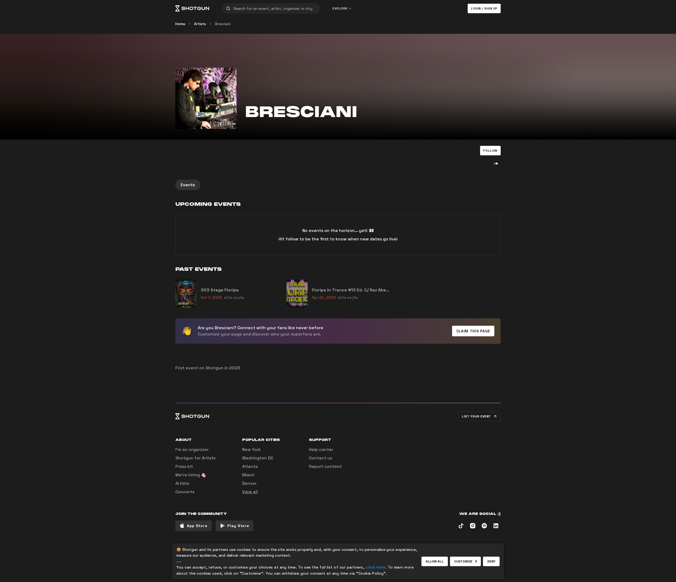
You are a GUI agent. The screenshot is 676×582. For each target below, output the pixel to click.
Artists (200, 23)
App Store (197, 525)
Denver (249, 483)
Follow (490, 150)
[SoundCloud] (496, 163)
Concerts (184, 492)
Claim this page (473, 331)
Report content (325, 466)
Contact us (320, 458)
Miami (248, 475)
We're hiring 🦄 (190, 475)
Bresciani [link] (223, 23)
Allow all (435, 561)
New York (251, 449)
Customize (463, 561)
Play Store (238, 525)
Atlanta (250, 466)
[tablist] (338, 185)
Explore (340, 8)
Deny (491, 561)
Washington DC (257, 458)
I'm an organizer (192, 449)
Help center (321, 449)
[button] (490, 150)
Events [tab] (188, 185)
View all (250, 492)
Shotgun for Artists (195, 458)
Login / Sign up (484, 8)
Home (180, 23)
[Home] (192, 8)
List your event (476, 416)
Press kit (184, 466)
